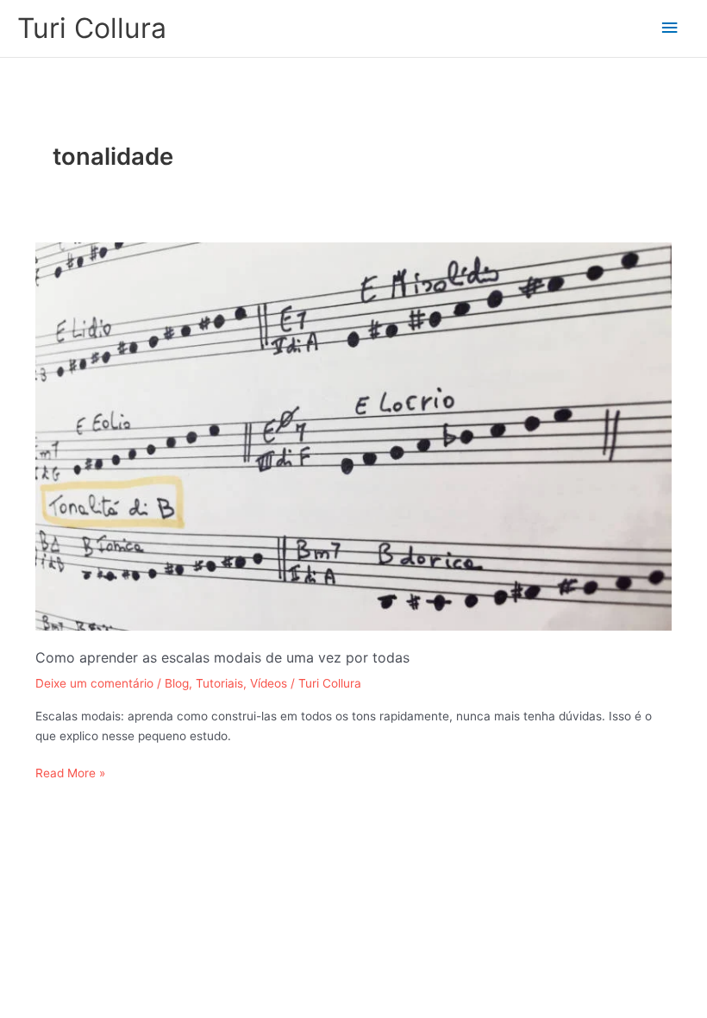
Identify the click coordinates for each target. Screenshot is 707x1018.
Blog (177, 683)
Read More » (70, 772)
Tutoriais (219, 683)
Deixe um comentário (94, 683)
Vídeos (268, 683)
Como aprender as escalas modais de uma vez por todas (222, 657)
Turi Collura (91, 28)
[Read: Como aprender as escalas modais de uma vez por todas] (354, 436)
